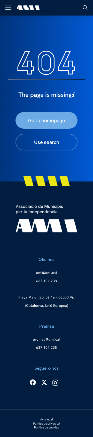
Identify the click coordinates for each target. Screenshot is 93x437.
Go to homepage (46, 120)
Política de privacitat (46, 423)
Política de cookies (46, 427)
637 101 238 (46, 281)
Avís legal (46, 419)
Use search (46, 142)
